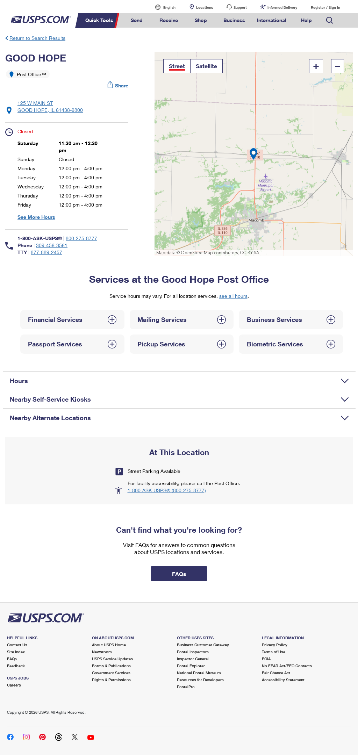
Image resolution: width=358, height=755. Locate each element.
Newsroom (102, 651)
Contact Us (17, 644)
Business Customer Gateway (203, 644)
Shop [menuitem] (201, 20)
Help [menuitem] (306, 20)
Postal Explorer (191, 665)
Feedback (16, 665)
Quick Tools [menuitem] (99, 20)
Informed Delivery (282, 7)
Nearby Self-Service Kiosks (50, 399)
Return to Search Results (37, 38)
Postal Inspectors (193, 651)
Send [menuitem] (137, 20)
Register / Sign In (325, 7)
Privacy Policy (274, 644)
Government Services (111, 672)
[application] (254, 154)
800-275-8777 (81, 238)
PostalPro (186, 686)
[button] (118, 85)
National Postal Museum (199, 672)
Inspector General (193, 658)
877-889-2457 (46, 252)
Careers (14, 685)
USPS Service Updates (112, 658)
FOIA (266, 658)
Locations (204, 7)
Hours (19, 380)
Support (240, 7)
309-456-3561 (51, 245)
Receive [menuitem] (168, 20)
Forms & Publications (111, 665)
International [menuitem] (271, 20)
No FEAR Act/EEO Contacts (287, 665)
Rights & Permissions (111, 679)
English (162, 7)
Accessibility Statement (283, 679)
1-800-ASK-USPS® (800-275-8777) (167, 490)
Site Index (16, 651)
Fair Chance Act (276, 672)
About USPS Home (109, 644)
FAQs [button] (179, 573)
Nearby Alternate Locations (50, 418)
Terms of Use (273, 651)
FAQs (12, 658)
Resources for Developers (200, 679)
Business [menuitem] (234, 20)
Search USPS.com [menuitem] (329, 20)
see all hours (233, 296)
